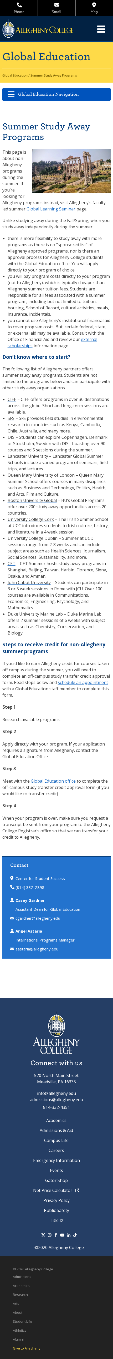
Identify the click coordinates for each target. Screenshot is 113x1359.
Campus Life (56, 1140)
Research (20, 1294)
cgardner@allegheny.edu (38, 918)
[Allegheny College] (40, 28)
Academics (56, 1120)
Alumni (18, 1339)
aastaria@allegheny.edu (37, 949)
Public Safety (56, 1210)
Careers (56, 1150)
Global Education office (53, 781)
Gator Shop (56, 1180)
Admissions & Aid (56, 1130)
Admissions (22, 1276)
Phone (19, 12)
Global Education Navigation (48, 94)
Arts (16, 1303)
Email (56, 12)
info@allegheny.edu (56, 1093)
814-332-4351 (56, 1107)
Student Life (22, 1321)
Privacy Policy (56, 1200)
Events (56, 1170)
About (17, 1312)
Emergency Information (56, 1160)
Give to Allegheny (26, 1348)
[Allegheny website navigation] (101, 29)
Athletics (19, 1330)
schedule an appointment (83, 682)
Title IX (56, 1220)
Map (94, 12)
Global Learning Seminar (51, 209)
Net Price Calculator (53, 1190)
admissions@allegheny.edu (56, 1100)
